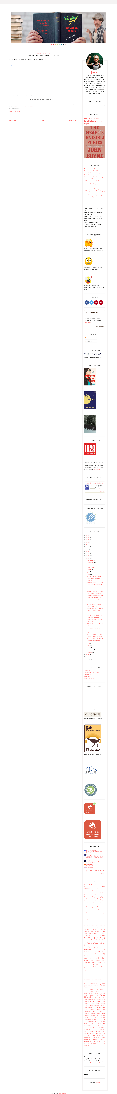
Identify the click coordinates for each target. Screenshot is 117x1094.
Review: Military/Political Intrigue (94, 1005)
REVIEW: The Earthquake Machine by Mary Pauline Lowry (95, 578)
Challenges (101, 913)
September (91, 567)
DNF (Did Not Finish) (99, 921)
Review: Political (89, 1009)
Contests (102, 917)
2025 (87, 537)
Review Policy (88, 969)
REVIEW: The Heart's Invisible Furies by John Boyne (93, 121)
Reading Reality (90, 855)
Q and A (92, 956)
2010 (87, 656)
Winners (95, 1041)
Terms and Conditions (96, 1063)
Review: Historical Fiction (94, 996)
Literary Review (95, 941)
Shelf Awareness (89, 678)
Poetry (97, 954)
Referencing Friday (89, 962)
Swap (104, 1029)
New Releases (95, 949)
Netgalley (87, 676)
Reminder (102, 962)
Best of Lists (88, 897)
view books (102, 491)
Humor (86, 933)
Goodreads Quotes (100, 326)
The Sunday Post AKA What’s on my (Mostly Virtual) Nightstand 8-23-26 (95, 857)
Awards (91, 891)
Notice (101, 949)
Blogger (98, 1082)
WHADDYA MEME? (90, 1039)
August (90, 569)
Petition (91, 954)
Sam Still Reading (91, 850)
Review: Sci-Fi (95, 1015)
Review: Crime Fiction (98, 987)
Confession (95, 917)
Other (53, 99)
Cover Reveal (101, 919)
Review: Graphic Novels (91, 995)
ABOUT (64, 2)
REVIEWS (47, 2)
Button (94, 913)
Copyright (86, 919)
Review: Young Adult (98, 1023)
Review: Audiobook (94, 975)
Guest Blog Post (89, 931)
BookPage (86, 911)
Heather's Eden (98, 931)
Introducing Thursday (94, 937)
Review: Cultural (89, 989)
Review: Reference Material (92, 1013)
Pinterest (33, 95)
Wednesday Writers (99, 1037)
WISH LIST (56, 2)
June (89, 574)
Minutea (102, 944)
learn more (97, 469)
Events (103, 923)
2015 (87, 551)
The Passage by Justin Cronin (92, 183)
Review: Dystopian (100, 989)
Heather (92, 485)
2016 (87, 549)
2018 (87, 544)
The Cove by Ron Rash (90, 169)
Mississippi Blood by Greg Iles (92, 189)
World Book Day (88, 1043)
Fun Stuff (102, 927)
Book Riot (87, 670)
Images (96, 933)
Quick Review (98, 956)
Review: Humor (101, 999)
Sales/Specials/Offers (90, 1027)
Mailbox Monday (92, 944)
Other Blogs (101, 952)
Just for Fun (94, 939)
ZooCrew (86, 1045)
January (90, 652)
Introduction (87, 939)
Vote (97, 1035)
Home (39, 2)
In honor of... (101, 933)
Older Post (72, 121)
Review (95, 964)
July (89, 572)
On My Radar (92, 952)
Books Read (93, 911)
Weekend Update (91, 862)
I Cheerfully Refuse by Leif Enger (93, 195)
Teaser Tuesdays (95, 1031)
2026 (87, 535)
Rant (96, 958)
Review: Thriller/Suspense (94, 1020)
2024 (87, 540)
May (89, 643)
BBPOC (103, 895)
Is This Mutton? (90, 864)
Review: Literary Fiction (92, 1001)
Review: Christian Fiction (98, 979)
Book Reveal (101, 905)
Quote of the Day (89, 958)
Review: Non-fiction (99, 1007)
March (89, 647)
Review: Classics (89, 981)
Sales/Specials (101, 1025)
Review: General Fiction (97, 993)
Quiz (104, 956)
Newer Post (12, 121)
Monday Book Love (90, 946)
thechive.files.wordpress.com (19, 95)
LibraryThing (87, 674)
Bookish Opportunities (99, 909)
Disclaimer (91, 921)
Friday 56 (96, 927)
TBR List (86, 1031)
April (89, 645)
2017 (87, 546)
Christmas (92, 915)
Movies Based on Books (97, 948)
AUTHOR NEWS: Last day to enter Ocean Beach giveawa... (94, 630)
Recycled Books (28, 106)
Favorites (91, 925)
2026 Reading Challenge (95, 483)
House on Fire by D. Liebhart (92, 197)
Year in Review (101, 1043)
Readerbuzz (89, 867)
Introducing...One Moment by (95, 613)
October (90, 565)
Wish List (102, 1041)
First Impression (99, 925)
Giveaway (101, 929)
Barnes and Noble (99, 892)
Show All (103, 873)
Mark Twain (88, 322)
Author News (95, 889)
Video (93, 1035)
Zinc (29, 95)
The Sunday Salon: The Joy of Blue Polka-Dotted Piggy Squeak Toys (95, 870)
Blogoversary (91, 899)
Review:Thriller (87, 1025)
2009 (87, 659)
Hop (104, 931)
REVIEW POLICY (74, 2)
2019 (87, 542)
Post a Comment (14, 111)
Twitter (42, 99)
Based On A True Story (92, 861)
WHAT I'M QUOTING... (92, 313)
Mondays (99, 946)
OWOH (86, 954)
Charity (86, 915)
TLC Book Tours (97, 1033)
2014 (87, 553)
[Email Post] (73, 104)
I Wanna (91, 933)
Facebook (36, 99)
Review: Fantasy (89, 991)
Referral (98, 962)
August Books (90, 865)
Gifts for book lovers (90, 929)
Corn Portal (93, 919)
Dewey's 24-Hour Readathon (92, 672)
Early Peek (97, 923)
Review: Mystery (89, 1007)
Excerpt (86, 925)
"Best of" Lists (89, 885)
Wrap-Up (95, 1043)
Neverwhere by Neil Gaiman (92, 171)
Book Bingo (98, 899)
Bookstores (87, 913)
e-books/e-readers (89, 923)
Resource (86, 965)
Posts (88, 338)
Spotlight (91, 1029)
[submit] (104, 105)
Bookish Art (97, 907)
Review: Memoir (100, 1003)
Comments (89, 341)
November (91, 562)
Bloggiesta (95, 897)
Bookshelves (101, 911)
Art (98, 886)
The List (89, 1033)
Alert (95, 886)
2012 (87, 558)
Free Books (91, 927)
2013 (87, 556)
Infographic (87, 935)
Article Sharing (18, 106)
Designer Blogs (62, 1093)
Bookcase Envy (88, 907)
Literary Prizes (87, 941)
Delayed (86, 921)
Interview (102, 935)
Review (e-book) (99, 967)
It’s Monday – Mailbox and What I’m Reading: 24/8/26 (94, 852)
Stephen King (98, 1029)
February (90, 650)
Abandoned (98, 884)
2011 (87, 654)
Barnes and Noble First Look (92, 895)
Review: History (101, 997)
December (91, 560)
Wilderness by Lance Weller (92, 181)
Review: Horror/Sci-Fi (90, 999)
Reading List (92, 960)
